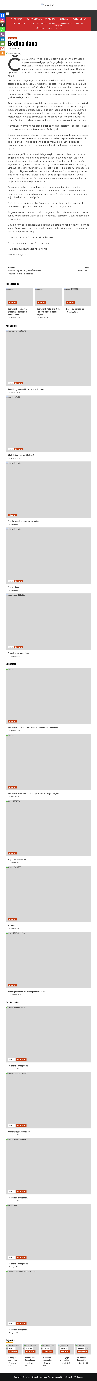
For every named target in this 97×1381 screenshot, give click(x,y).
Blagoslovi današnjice (75, 308)
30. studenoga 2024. (15, 995)
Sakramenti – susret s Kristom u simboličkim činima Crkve (17, 311)
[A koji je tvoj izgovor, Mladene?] (48, 423)
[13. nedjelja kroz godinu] (48, 1298)
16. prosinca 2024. (14, 392)
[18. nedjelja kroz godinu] (48, 1166)
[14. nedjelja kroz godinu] (48, 1232)
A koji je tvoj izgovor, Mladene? (21, 455)
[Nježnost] (48, 894)
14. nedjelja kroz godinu (18, 1263)
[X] (2, 25)
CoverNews (66, 1377)
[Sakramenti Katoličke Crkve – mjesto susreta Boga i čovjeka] (48, 297)
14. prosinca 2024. (14, 318)
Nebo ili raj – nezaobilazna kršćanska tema (26, 389)
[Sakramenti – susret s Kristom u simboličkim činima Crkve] (19, 297)
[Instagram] (2, 20)
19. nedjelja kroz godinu (18, 1065)
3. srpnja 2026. (13, 1267)
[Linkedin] (2, 39)
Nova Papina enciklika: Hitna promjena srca (26, 991)
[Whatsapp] (2, 29)
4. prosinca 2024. (14, 929)
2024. (11, 383)
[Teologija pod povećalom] (48, 621)
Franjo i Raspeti (14, 587)
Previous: (25, 270)
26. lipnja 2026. (14, 1333)
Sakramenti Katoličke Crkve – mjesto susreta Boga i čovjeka (48, 311)
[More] (2, 53)
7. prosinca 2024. (72, 312)
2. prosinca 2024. (14, 656)
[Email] (2, 43)
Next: (83, 269)
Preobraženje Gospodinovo (19, 1131)
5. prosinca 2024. (14, 590)
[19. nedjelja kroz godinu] (48, 1034)
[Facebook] (2, 15)
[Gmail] (2, 48)
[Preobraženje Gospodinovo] (48, 1100)
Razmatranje (21, 1059)
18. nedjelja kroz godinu (18, 1197)
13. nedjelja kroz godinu (18, 1329)
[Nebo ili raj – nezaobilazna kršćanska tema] (48, 358)
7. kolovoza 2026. (14, 1069)
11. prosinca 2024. (43, 318)
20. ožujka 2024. (14, 48)
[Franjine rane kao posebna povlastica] (48, 489)
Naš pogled (18, 383)
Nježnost (11, 925)
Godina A (11, 1059)
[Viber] (2, 34)
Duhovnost (12, 38)
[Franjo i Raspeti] (48, 555)
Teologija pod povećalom (18, 653)
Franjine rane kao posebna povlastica (23, 521)
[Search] (89, 13)
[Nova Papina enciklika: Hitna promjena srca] (48, 960)
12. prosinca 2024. (14, 458)
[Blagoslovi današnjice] (77, 297)
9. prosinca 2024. (14, 524)
